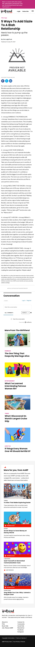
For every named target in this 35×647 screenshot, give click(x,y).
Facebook (2, 81)
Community (21, 624)
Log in (23, 300)
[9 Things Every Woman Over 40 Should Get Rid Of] (17, 435)
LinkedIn (10, 81)
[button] (33, 11)
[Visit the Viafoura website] (28, 322)
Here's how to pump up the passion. (14, 33)
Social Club (21, 626)
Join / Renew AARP (7, 628)
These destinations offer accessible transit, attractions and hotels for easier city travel (16, 506)
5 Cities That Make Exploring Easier (17, 503)
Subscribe (25, 11)
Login (18, 11)
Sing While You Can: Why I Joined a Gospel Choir (17, 593)
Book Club (5, 626)
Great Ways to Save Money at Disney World (15, 532)
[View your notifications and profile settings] (31, 312)
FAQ (3, 624)
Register (29, 300)
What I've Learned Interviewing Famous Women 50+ (15, 386)
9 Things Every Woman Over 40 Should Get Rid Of (17, 450)
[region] (18, 310)
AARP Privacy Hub (7, 641)
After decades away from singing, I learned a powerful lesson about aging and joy (16, 598)
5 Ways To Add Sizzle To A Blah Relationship (16, 25)
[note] (17, 77)
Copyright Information (8, 638)
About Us (5, 622)
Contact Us (21, 622)
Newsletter (21, 628)
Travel (6, 500)
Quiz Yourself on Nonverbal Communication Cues (14, 562)
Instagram (21, 631)
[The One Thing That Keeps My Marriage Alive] (17, 340)
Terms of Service (21, 638)
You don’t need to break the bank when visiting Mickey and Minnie (17, 536)
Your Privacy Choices (19, 641)
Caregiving (7, 558)
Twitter (6, 81)
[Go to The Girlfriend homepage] (4, 11)
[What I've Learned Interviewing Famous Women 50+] (17, 369)
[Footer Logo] (17, 611)
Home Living (7, 590)
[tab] (9, 312)
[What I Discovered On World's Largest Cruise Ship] (17, 402)
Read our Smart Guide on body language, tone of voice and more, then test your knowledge (17, 566)
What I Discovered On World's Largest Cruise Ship (16, 419)
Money (6, 528)
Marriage (4, 18)
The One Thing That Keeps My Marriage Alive (17, 354)
